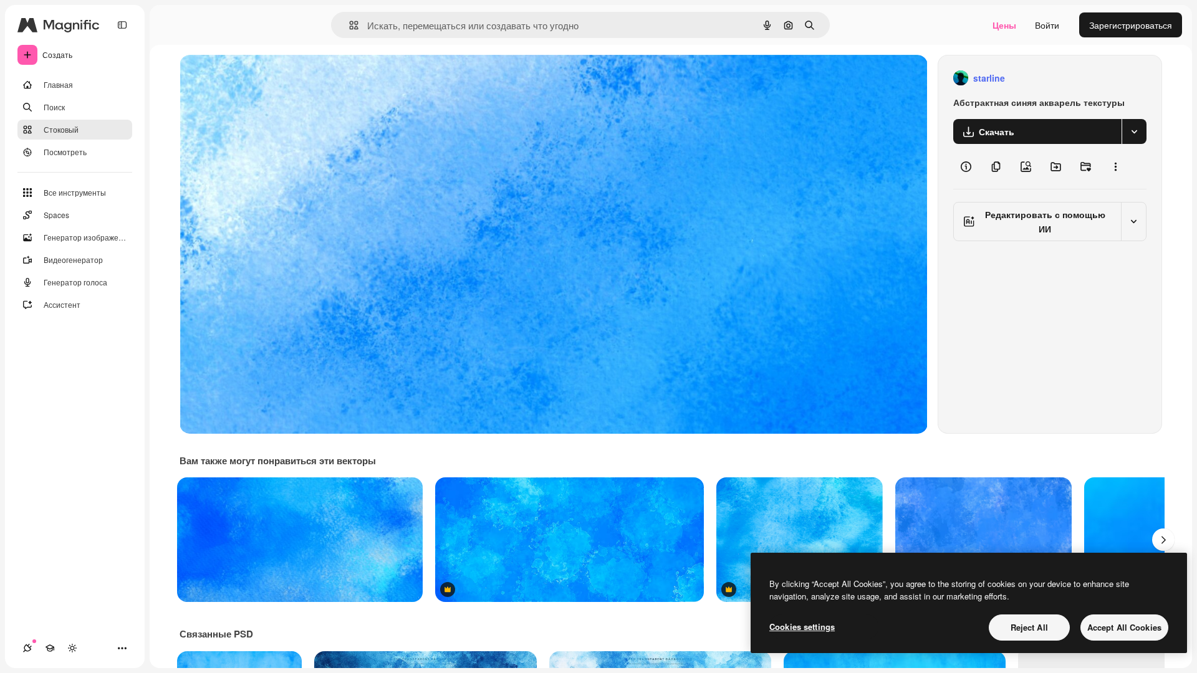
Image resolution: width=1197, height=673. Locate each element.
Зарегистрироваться (1130, 25)
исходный (263, 78)
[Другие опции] (1115, 166)
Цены (1004, 25)
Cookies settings (802, 626)
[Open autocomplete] (349, 25)
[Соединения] (27, 648)
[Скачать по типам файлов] (1134, 131)
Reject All (1029, 627)
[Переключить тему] (72, 648)
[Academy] (50, 648)
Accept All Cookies (1124, 627)
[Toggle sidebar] (122, 25)
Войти (1047, 25)
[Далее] (1163, 539)
